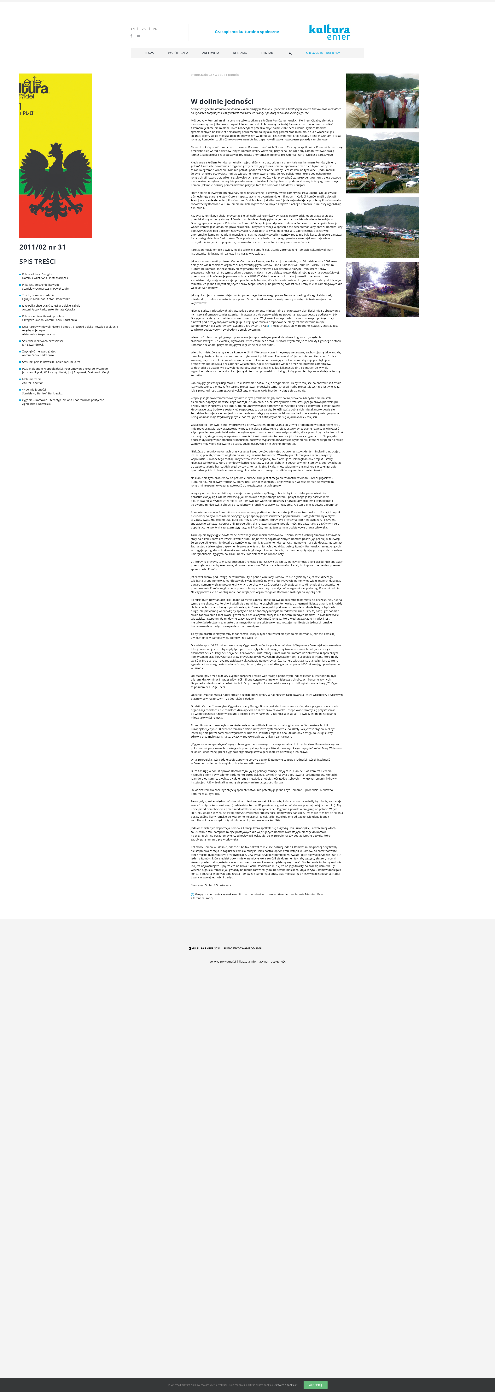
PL (155, 28)
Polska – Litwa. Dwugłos (37, 274)
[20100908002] (382, 263)
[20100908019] (382, 75)
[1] (270, 325)
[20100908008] (382, 198)
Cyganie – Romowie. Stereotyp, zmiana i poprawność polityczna (63, 400)
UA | (147, 28)
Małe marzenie (32, 379)
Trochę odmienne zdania (38, 295)
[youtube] (138, 36)
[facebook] (131, 36)
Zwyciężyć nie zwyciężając (39, 351)
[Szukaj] (290, 53)
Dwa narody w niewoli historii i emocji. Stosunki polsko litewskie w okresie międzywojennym (70, 328)
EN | (135, 28)
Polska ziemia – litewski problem (43, 316)
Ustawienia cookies (285, 1385)
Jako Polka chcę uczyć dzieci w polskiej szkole (51, 305)
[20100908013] (382, 133)
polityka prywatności (222, 961)
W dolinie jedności (34, 389)
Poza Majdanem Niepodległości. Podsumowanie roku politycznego (65, 368)
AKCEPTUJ (315, 1385)
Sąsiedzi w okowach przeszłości (42, 341)
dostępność (278, 961)
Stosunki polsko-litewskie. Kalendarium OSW (51, 362)
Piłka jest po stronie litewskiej (41, 284)
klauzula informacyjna (253, 961)
